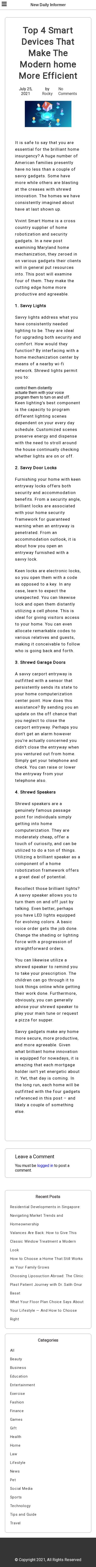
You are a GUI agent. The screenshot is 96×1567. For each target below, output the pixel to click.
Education (19, 1376)
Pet (13, 1480)
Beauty (16, 1359)
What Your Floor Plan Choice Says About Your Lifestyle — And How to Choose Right (47, 1310)
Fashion (17, 1402)
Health (16, 1437)
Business (18, 1367)
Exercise (17, 1393)
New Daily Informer (48, 5)
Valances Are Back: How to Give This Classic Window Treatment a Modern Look (43, 1241)
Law (13, 1454)
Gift (13, 1428)
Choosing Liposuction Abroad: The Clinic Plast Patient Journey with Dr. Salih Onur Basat (46, 1284)
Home (15, 1445)
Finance (17, 1411)
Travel (15, 1523)
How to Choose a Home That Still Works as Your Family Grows (46, 1263)
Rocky (47, 93)
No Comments (67, 91)
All (12, 1350)
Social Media (21, 1488)
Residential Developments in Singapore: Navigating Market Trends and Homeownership (45, 1215)
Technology (20, 1506)
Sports (16, 1497)
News (15, 1471)
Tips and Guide (23, 1514)
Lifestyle (18, 1462)
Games (16, 1419)
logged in (45, 1165)
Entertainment (22, 1385)
